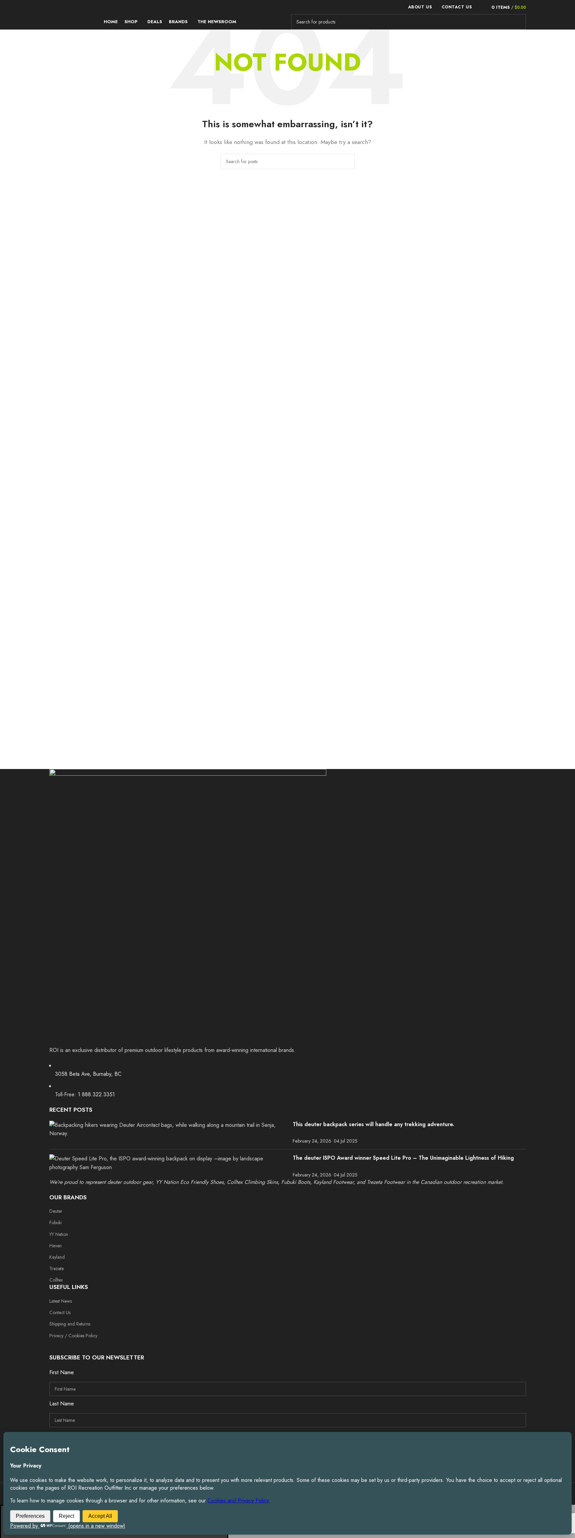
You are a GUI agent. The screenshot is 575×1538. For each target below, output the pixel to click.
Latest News (60, 1301)
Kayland (57, 1257)
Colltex (56, 1280)
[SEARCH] (518, 22)
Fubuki (55, 1222)
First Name (61, 1372)
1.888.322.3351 (96, 1094)
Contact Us (59, 1312)
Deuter (55, 1211)
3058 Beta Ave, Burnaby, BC (88, 1074)
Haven (55, 1245)
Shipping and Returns (69, 1323)
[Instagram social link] (69, 1346)
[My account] (480, 7)
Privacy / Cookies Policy (73, 1335)
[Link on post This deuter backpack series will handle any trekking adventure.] (168, 1129)
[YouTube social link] (82, 1346)
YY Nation (58, 1234)
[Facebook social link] (55, 1346)
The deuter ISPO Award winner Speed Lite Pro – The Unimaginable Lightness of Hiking (403, 1158)
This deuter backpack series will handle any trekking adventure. (373, 1124)
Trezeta (56, 1268)
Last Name (61, 1403)
